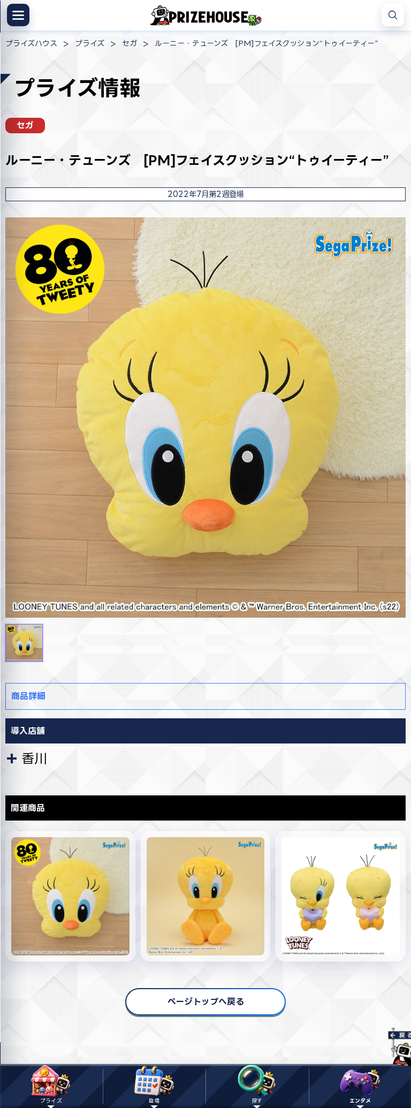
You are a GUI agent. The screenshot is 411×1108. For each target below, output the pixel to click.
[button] (24, 643)
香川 (34, 758)
